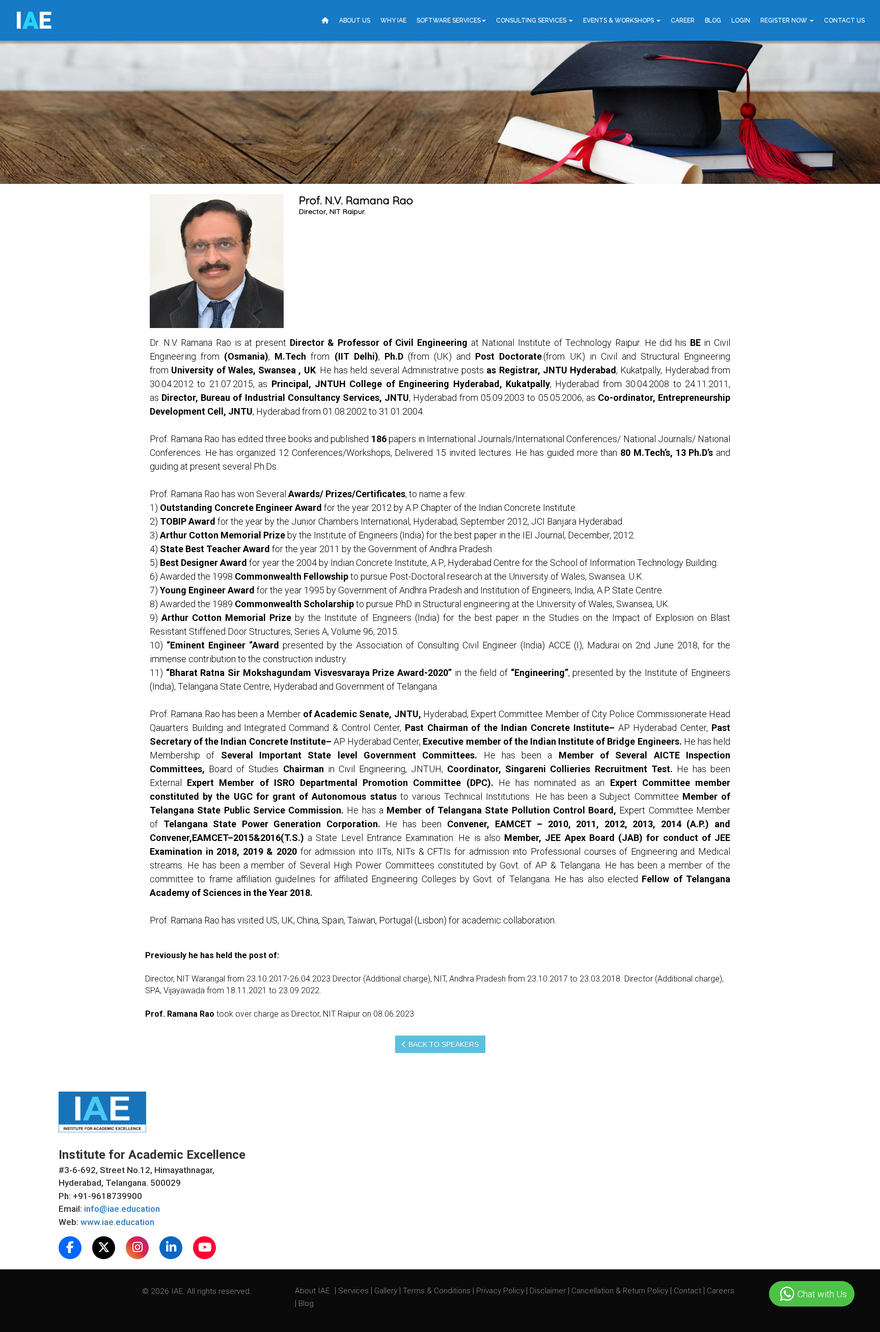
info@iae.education (122, 1209)
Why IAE (393, 20)
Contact (688, 1290)
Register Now (784, 20)
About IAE (313, 1290)
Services (354, 1290)
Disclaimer (548, 1290)
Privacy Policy (500, 1290)
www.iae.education (117, 1222)
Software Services (449, 20)
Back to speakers (442, 1044)
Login (740, 20)
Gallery (386, 1290)
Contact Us (844, 20)
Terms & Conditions (438, 1290)
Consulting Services (532, 20)
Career (683, 20)
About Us (354, 20)
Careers (720, 1290)
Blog (713, 20)
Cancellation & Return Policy (620, 1290)
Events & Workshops (619, 20)
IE (33, 20)
